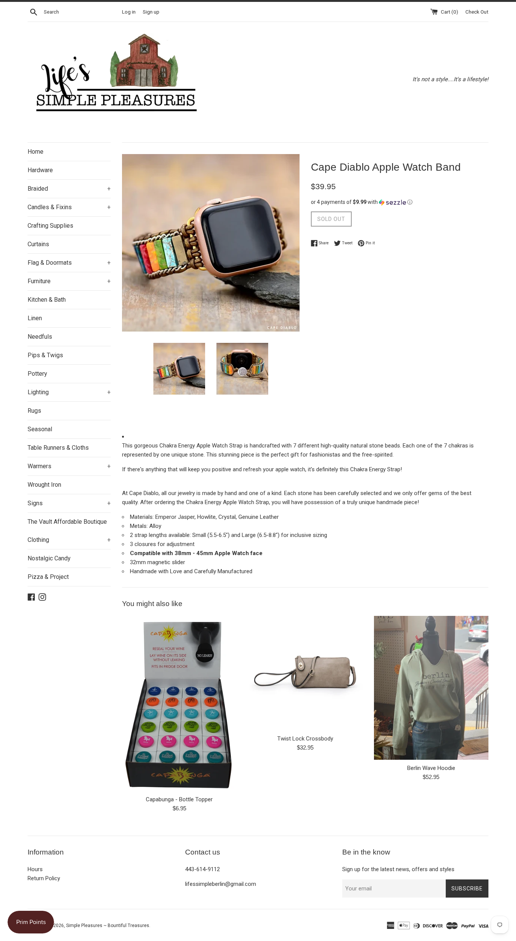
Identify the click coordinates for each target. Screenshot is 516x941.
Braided (69, 188)
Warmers (69, 466)
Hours (35, 869)
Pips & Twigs (45, 355)
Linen (35, 318)
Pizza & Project (48, 576)
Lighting (69, 392)
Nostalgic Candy (49, 558)
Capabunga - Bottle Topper (179, 799)
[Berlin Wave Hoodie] (431, 688)
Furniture (69, 281)
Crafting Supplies (50, 225)
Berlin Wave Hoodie (431, 768)
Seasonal (40, 429)
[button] (399, 202)
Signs (69, 503)
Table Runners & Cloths (58, 447)
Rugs (34, 410)
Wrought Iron (44, 484)
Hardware (40, 170)
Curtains (38, 244)
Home (35, 151)
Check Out (476, 12)
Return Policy (44, 878)
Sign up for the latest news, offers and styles (398, 869)
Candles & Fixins (69, 207)
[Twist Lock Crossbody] (305, 673)
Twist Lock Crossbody (305, 738)
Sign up (151, 12)
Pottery (37, 373)
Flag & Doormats (69, 262)
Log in (129, 12)
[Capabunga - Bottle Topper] (179, 703)
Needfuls (40, 336)
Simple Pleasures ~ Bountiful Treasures (107, 925)
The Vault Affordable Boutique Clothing (69, 530)
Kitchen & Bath (47, 299)
